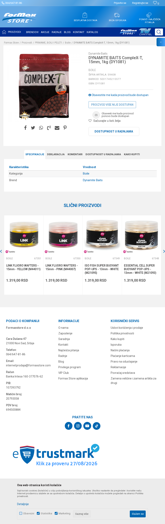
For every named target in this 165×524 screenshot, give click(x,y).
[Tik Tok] (96, 426)
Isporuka (116, 344)
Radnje (62, 356)
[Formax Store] (19, 21)
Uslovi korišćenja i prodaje (127, 327)
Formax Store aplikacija (73, 378)
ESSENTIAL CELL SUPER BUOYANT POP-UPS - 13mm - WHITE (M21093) (140, 269)
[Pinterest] (65, 128)
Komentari (75, 154)
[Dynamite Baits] (24, 115)
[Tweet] (33, 128)
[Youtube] (87, 426)
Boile (68, 42)
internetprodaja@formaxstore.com (28, 365)
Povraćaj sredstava (123, 372)
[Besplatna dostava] (85, 15)
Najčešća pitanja (68, 350)
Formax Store (11, 42)
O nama (63, 327)
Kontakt (63, 344)
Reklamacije (118, 367)
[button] (159, 32)
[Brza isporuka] (117, 15)
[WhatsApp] (41, 128)
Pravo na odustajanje (124, 361)
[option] (23, 255)
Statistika (46, 513)
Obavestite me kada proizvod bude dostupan (119, 95)
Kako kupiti (132, 154)
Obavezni (28, 513)
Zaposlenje (65, 333)
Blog (61, 361)
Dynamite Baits (93, 180)
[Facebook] (25, 128)
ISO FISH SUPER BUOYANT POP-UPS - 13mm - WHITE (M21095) (102, 269)
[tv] (136, 33)
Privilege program (69, 367)
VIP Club (63, 372)
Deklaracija (56, 154)
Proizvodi (27, 42)
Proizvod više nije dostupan (112, 104)
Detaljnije (23, 504)
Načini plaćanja (120, 350)
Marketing (64, 513)
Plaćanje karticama (123, 356)
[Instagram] (78, 426)
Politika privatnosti (122, 333)
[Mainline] (10, 251)
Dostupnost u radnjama (114, 131)
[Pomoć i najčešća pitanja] (149, 15)
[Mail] (57, 128)
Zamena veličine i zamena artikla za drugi (133, 380)
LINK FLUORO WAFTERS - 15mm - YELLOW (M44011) (23, 267)
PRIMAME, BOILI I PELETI (48, 42)
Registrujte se (140, 2)
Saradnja (64, 339)
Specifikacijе (34, 154)
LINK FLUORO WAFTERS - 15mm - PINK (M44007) (61, 267)
